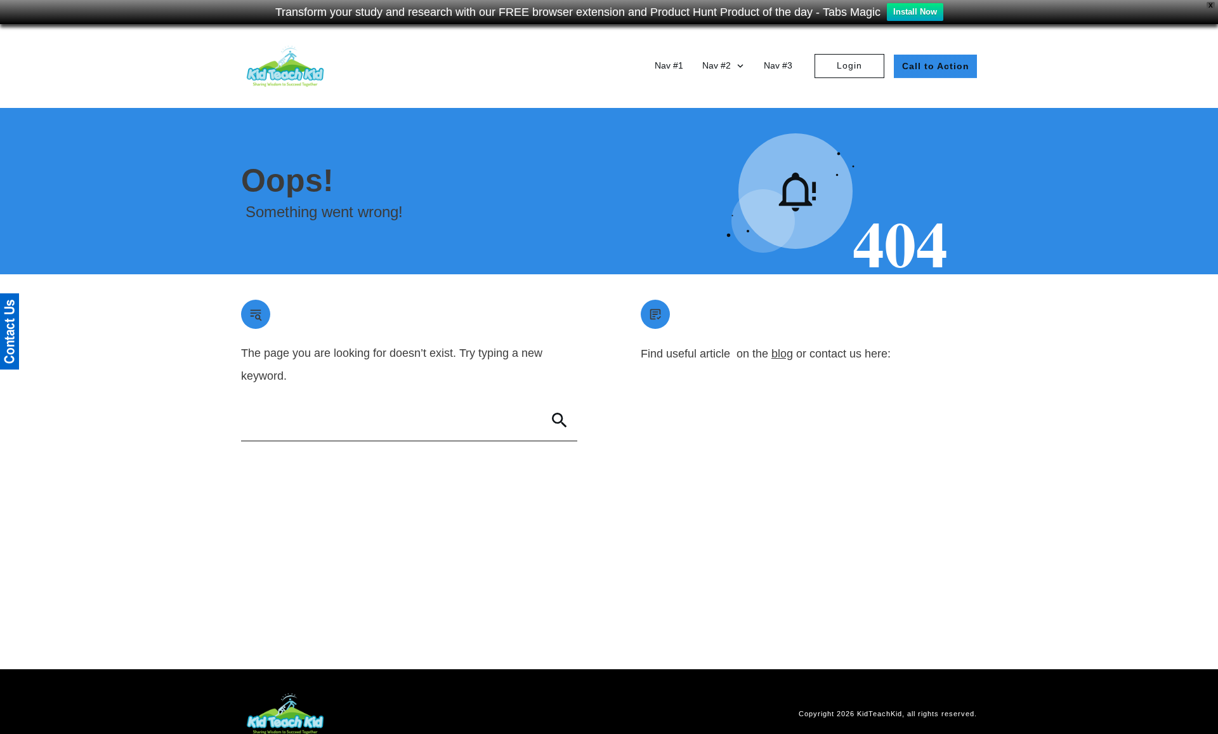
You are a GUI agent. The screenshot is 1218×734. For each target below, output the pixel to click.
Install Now (915, 12)
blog (782, 353)
